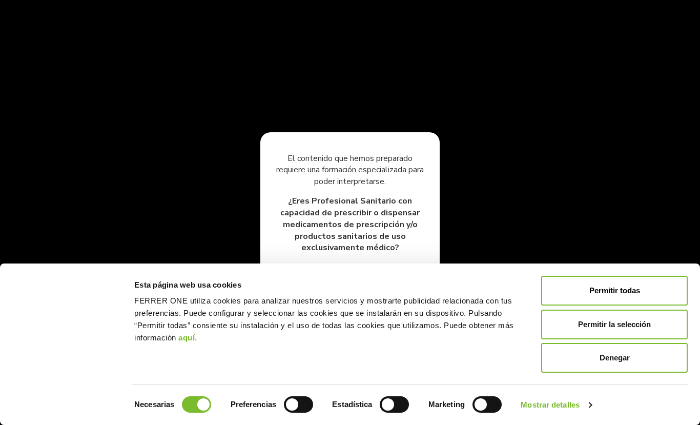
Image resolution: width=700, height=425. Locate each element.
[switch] (298, 404)
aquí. (187, 337)
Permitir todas (614, 290)
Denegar (615, 357)
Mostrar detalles (550, 404)
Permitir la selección (614, 324)
